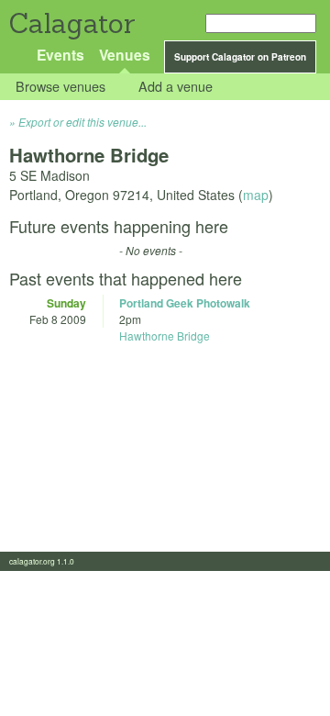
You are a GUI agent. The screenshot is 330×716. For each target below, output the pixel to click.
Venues (124, 54)
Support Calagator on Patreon (240, 56)
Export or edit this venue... (82, 121)
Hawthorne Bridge (164, 335)
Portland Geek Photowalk (184, 303)
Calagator (71, 23)
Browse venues (60, 86)
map (256, 194)
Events (60, 54)
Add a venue (175, 86)
